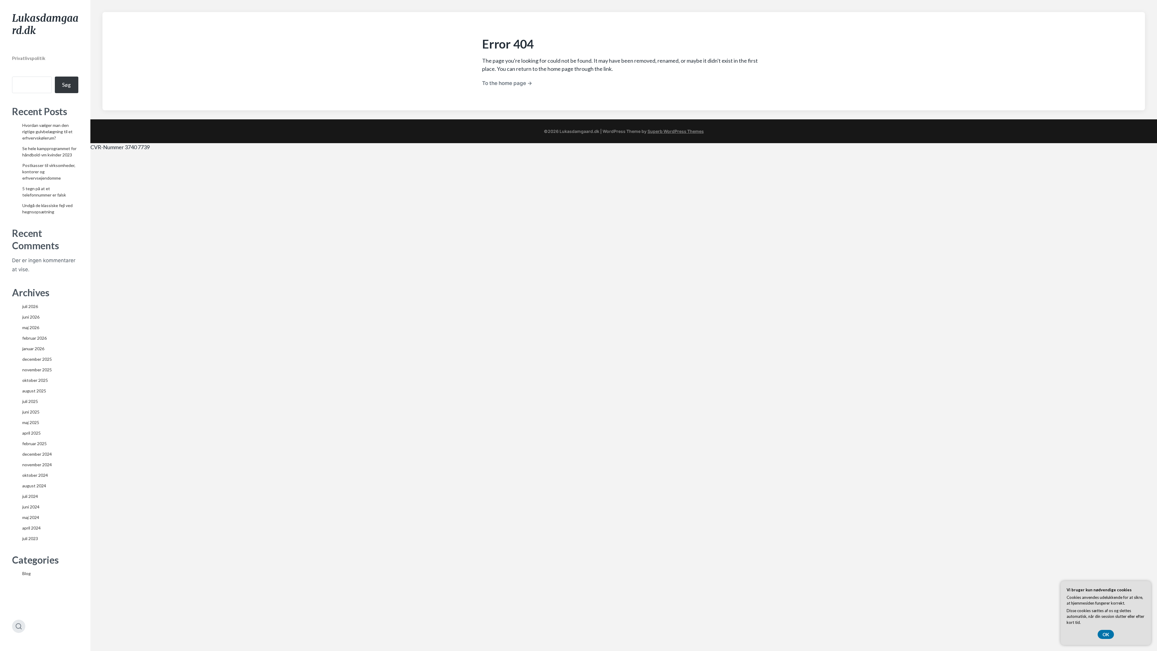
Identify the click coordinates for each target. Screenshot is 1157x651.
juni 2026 (30, 316)
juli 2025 (30, 401)
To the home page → (507, 83)
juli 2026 (30, 306)
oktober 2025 (35, 380)
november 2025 (37, 369)
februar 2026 (34, 338)
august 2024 (34, 485)
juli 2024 (30, 496)
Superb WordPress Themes (675, 131)
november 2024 (37, 464)
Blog (26, 573)
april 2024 (31, 527)
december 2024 (37, 454)
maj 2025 (30, 422)
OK (1105, 634)
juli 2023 (30, 538)
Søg (66, 85)
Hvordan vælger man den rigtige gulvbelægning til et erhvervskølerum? (47, 131)
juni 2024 (30, 506)
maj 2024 (30, 517)
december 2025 (37, 359)
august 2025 (34, 390)
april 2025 (31, 433)
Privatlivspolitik (28, 58)
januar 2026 (33, 348)
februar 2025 (34, 443)
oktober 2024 (35, 475)
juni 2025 (30, 411)
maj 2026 (30, 327)
